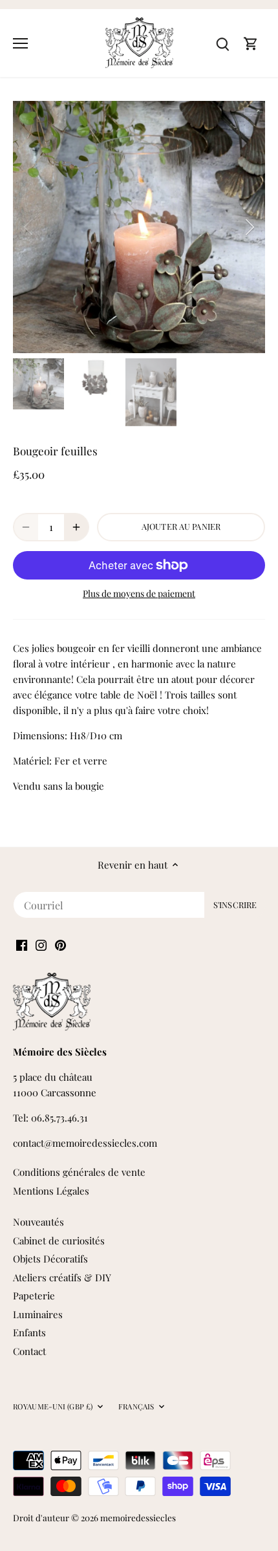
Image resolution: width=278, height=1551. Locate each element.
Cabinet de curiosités (59, 1240)
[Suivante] (249, 227)
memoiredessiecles (138, 1517)
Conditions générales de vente (79, 1172)
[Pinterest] (60, 944)
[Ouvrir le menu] (20, 43)
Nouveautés (38, 1221)
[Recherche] (222, 43)
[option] (139, 227)
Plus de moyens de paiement (139, 593)
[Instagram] (41, 944)
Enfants (29, 1332)
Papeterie (34, 1295)
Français (136, 1406)
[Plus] (76, 527)
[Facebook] (21, 944)
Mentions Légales (51, 1190)
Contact (29, 1351)
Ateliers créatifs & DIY (62, 1277)
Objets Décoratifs (50, 1258)
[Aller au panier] (251, 43)
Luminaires (38, 1314)
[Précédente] (29, 227)
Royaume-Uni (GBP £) (52, 1406)
